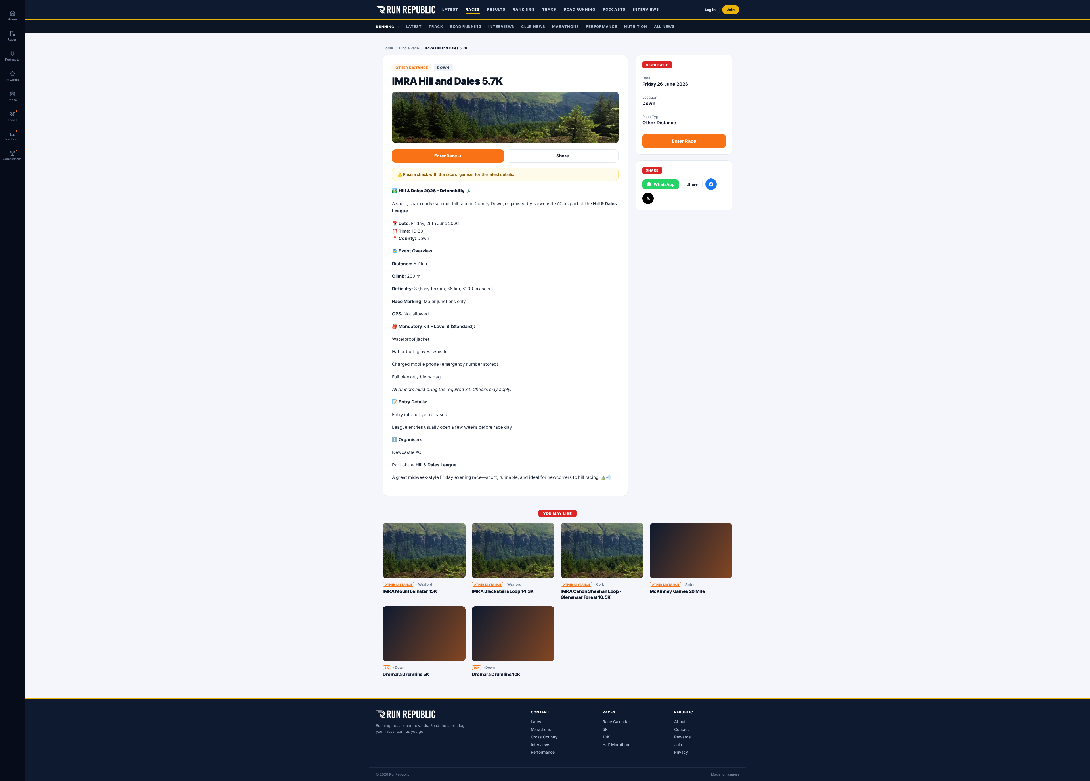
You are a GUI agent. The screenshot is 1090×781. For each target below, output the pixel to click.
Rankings (523, 9)
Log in (710, 9)
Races (473, 9)
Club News (533, 26)
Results (496, 9)
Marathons (565, 26)
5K (605, 729)
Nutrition (635, 26)
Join (731, 9)
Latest (450, 9)
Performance (601, 26)
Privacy (681, 752)
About (680, 721)
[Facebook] (711, 184)
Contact (681, 729)
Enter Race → (448, 156)
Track (549, 9)
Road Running (580, 9)
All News (664, 26)
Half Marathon (616, 744)
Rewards (682, 736)
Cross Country (544, 736)
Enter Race (684, 141)
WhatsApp (664, 184)
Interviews (646, 9)
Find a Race (409, 48)
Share (562, 156)
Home (388, 48)
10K (606, 736)
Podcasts (614, 9)
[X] (648, 198)
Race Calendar (616, 721)
